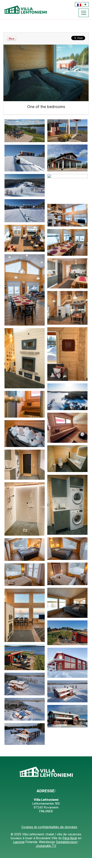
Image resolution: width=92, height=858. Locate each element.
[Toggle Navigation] (84, 13)
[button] (82, 4)
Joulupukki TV (46, 846)
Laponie (19, 842)
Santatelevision (66, 842)
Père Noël (70, 838)
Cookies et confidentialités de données (49, 827)
